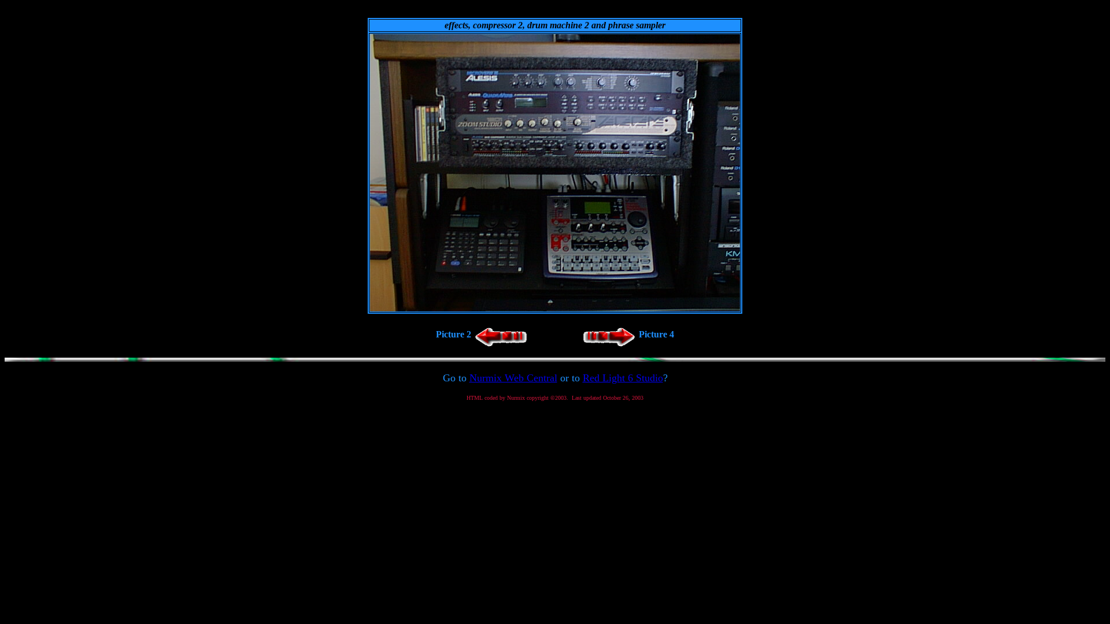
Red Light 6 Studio (623, 378)
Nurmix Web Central (513, 378)
